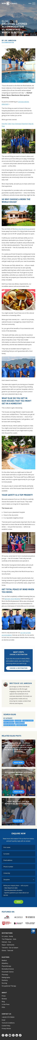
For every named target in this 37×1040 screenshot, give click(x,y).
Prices (4, 996)
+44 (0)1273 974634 (8, 1017)
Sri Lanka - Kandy (7, 936)
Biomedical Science (8, 969)
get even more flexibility (12, 599)
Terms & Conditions (8, 1023)
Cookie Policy (6, 1026)
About (4, 992)
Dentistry (5, 980)
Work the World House (22, 229)
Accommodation (8, 42)
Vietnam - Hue (6, 942)
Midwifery (5, 963)
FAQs (3, 1007)
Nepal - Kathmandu (8, 945)
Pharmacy (5, 975)
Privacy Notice (6, 1028)
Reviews (4, 999)
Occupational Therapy (9, 986)
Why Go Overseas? (8, 720)
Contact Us (6, 1014)
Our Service (18, 720)
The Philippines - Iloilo (9, 939)
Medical (4, 960)
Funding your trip (22, 725)
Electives (5, 957)
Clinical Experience (28, 720)
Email (3, 1020)
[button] (33, 3)
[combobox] (18, 873)
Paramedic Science (8, 972)
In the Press (5, 1004)
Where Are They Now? (9, 725)
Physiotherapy (6, 966)
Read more (18, 762)
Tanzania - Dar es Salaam (10, 948)
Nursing (4, 983)
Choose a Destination (18, 668)
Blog (3, 1001)
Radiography (6, 977)
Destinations (7, 933)
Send (19, 902)
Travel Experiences (9, 722)
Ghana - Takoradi (7, 950)
